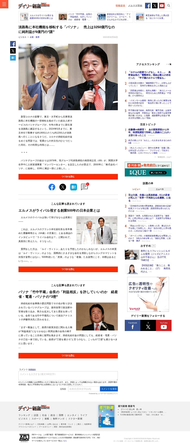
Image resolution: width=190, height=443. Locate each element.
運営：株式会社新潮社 (63, 427)
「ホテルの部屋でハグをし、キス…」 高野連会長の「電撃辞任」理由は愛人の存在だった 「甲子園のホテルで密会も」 (149, 75)
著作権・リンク (67, 424)
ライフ (83, 415)
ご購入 (78, 424)
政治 (52, 415)
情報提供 (120, 5)
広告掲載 (41, 424)
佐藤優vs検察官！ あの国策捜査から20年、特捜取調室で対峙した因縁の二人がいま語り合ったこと (149, 132)
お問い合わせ (52, 424)
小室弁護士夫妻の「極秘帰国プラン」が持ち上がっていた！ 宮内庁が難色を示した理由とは (149, 84)
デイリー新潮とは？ (26, 424)
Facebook (132, 323)
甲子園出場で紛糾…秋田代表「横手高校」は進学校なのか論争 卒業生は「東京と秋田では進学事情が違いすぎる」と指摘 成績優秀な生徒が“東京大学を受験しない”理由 (149, 114)
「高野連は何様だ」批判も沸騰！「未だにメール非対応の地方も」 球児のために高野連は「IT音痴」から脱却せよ (149, 93)
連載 (47, 418)
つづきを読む (68, 176)
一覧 (170, 64)
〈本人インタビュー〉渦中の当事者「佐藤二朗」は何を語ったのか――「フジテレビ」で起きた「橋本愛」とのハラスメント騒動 (149, 150)
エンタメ (72, 415)
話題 (36, 415)
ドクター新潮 (75, 418)
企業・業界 (35, 37)
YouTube (164, 323)
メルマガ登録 (135, 5)
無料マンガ (59, 418)
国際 (61, 415)
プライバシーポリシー (27, 427)
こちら (64, 441)
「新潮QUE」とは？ (164, 157)
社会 (44, 415)
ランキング (24, 415)
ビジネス (22, 37)
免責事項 (87, 424)
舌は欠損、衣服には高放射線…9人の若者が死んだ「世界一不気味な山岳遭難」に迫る (149, 198)
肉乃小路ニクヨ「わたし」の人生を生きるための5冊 (149, 141)
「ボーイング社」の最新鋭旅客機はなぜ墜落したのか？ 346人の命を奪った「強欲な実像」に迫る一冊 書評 (149, 238)
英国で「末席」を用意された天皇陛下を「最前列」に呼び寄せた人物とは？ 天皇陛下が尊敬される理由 (149, 218)
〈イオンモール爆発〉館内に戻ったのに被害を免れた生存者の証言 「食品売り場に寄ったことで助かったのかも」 (149, 103)
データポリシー (45, 427)
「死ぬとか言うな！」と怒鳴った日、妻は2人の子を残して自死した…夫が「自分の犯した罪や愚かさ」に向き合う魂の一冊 (149, 228)
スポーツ (36, 418)
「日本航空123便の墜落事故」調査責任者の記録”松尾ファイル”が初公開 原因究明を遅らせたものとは (149, 208)
